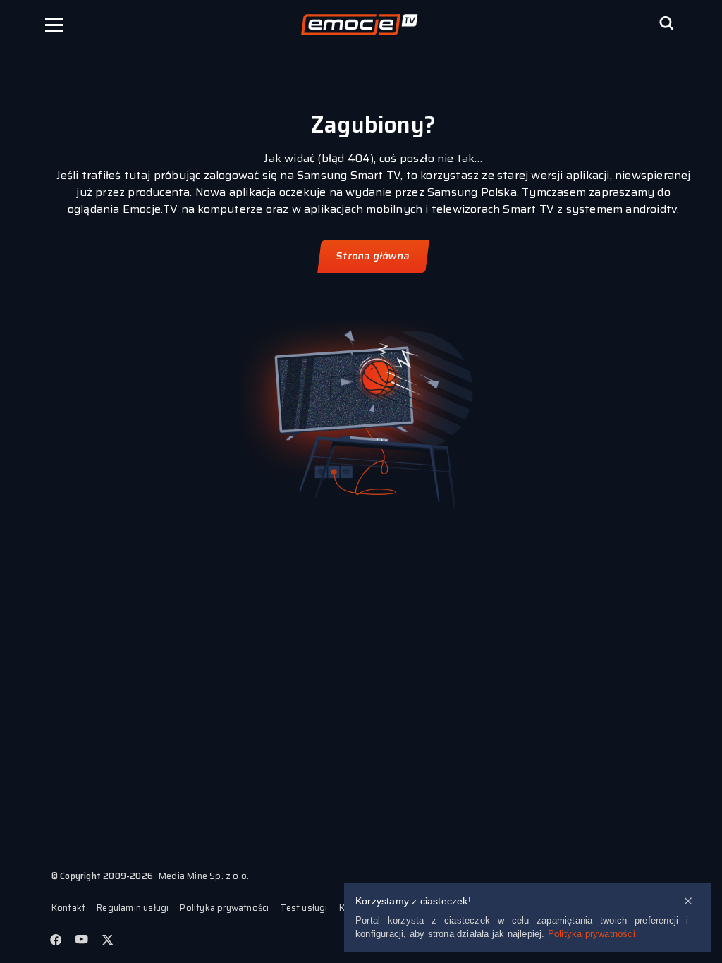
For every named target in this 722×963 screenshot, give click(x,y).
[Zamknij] (688, 902)
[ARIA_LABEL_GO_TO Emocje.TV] (359, 24)
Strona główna (373, 256)
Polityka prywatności (591, 933)
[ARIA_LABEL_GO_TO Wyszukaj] (666, 25)
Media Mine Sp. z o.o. (204, 876)
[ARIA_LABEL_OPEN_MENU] (54, 25)
